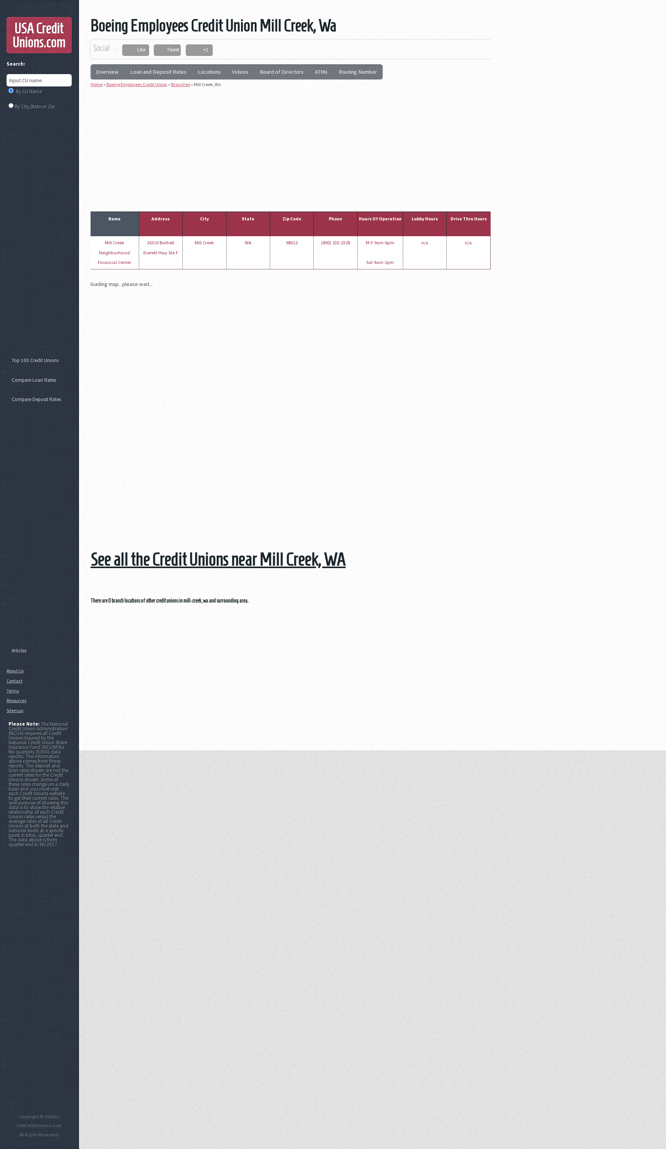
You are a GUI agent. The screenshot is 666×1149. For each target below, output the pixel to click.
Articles (19, 650)
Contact (14, 681)
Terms (13, 691)
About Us (15, 670)
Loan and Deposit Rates (158, 71)
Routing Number (358, 71)
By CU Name (29, 91)
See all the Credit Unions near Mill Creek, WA (218, 559)
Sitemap (15, 710)
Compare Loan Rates (34, 380)
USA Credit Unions (39, 35)
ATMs (321, 71)
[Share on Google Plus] (196, 50)
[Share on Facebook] (131, 50)
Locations (209, 71)
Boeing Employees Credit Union (136, 84)
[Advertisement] (291, 148)
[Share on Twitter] (160, 50)
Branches (180, 84)
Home (97, 84)
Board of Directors (282, 71)
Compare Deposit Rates (36, 399)
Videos (240, 71)
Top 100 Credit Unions (35, 360)
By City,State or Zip (35, 106)
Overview (107, 71)
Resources (16, 700)
